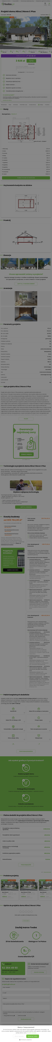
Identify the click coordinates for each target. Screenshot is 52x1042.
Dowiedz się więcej (31, 1032)
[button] (26, 1039)
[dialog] (26, 521)
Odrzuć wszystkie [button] (19, 1036)
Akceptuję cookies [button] (32, 1036)
